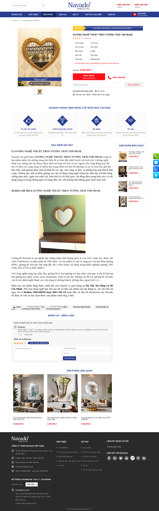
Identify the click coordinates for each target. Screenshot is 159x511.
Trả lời (20, 334)
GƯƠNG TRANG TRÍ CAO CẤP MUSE (136, 152)
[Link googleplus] (115, 458)
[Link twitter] (120, 458)
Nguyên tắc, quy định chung (69, 461)
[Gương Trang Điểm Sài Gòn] (79, 6)
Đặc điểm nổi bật (62, 145)
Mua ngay (89, 76)
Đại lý (76, 14)
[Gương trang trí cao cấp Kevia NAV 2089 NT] (96, 393)
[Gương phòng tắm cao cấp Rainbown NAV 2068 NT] (122, 191)
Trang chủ (16, 14)
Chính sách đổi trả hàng (92, 470)
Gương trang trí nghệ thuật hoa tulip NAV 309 (62, 418)
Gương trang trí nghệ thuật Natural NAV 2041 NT (27, 418)
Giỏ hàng (142, 13)
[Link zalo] (132, 458)
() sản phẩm (143, 15)
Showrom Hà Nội (22, 490)
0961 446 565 (123, 4)
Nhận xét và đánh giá (22, 339)
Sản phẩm (87, 448)
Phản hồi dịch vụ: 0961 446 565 (27, 462)
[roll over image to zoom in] (39, 57)
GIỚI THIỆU (33, 14)
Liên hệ (111, 14)
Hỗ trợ (84, 442)
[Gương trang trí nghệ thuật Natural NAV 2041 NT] (28, 393)
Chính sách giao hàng (92, 452)
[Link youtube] (109, 458)
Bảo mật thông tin (65, 456)
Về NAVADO (63, 448)
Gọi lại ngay (134, 85)
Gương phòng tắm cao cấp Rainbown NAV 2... (135, 183)
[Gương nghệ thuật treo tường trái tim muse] (40, 94)
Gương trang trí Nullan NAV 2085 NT (136, 197)
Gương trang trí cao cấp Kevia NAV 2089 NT (95, 418)
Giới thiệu (61, 442)
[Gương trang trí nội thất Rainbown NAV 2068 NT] (122, 176)
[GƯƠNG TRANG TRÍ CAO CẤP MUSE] (122, 161)
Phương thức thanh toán (68, 452)
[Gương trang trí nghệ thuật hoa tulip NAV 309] (62, 393)
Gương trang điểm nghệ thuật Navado (79, 509)
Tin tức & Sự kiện (93, 14)
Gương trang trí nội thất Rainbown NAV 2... (136, 168)
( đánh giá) (87, 38)
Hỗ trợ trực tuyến (90, 456)
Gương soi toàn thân (31, 309)
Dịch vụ (62, 14)
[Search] (43, 5)
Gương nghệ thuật (81, 307)
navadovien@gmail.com (24, 467)
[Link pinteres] (138, 458)
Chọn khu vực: (17, 484)
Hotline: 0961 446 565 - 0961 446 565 (29, 458)
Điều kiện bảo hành (91, 461)
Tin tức (86, 465)
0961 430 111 (20, 500)
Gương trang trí (53, 309)
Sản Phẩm (48, 14)
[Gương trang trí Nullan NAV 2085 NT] (122, 206)
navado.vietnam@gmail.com (25, 503)
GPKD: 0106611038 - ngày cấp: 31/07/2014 (31, 471)
